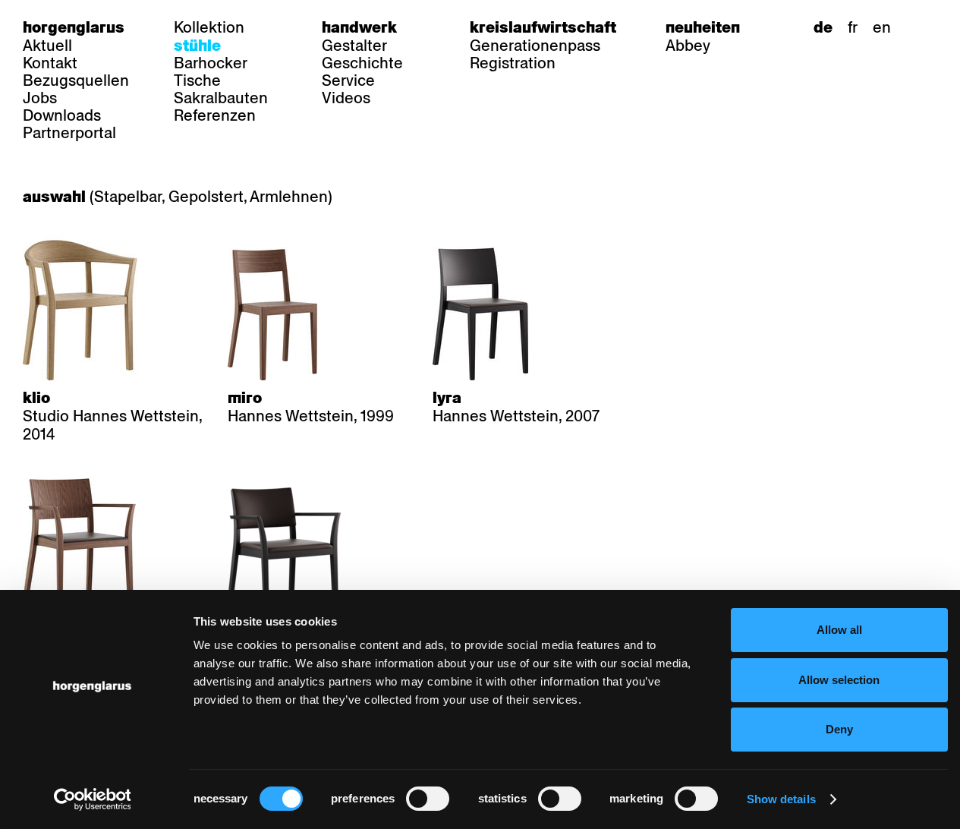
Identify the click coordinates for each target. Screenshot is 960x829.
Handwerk (359, 27)
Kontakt (50, 63)
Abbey (688, 45)
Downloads (62, 115)
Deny (839, 729)
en (882, 27)
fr (853, 27)
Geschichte (362, 63)
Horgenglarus (73, 27)
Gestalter (354, 45)
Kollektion (209, 27)
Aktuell (47, 45)
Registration (513, 63)
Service (348, 80)
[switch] (427, 798)
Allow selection (839, 679)
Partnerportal (69, 132)
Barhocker (210, 63)
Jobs (40, 98)
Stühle (197, 45)
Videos (346, 98)
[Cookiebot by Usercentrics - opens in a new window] (92, 799)
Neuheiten (703, 27)
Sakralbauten (221, 98)
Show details (781, 799)
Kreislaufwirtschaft (543, 27)
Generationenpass (535, 45)
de (823, 27)
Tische (197, 80)
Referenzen (215, 115)
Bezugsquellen (76, 80)
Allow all (839, 629)
